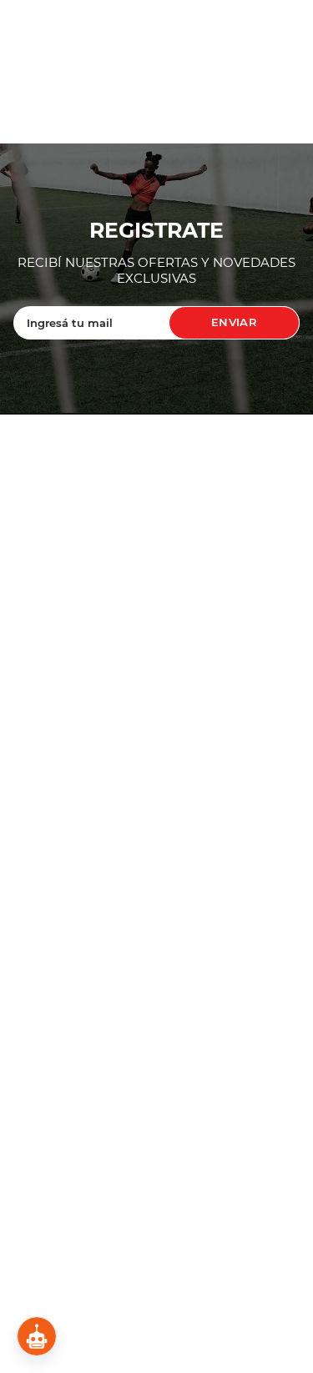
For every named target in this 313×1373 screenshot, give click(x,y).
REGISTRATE (156, 231)
